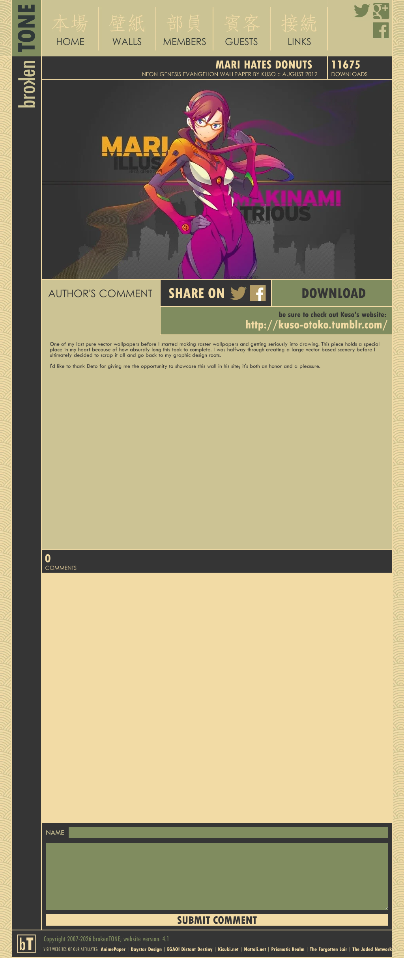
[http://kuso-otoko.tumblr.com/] (316, 325)
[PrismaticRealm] (288, 948)
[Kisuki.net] (228, 948)
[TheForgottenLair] (328, 948)
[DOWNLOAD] (332, 293)
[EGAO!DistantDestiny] (190, 948)
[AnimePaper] (113, 948)
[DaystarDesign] (146, 948)
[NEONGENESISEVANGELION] (180, 74)
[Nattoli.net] (255, 948)
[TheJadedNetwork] (372, 948)
